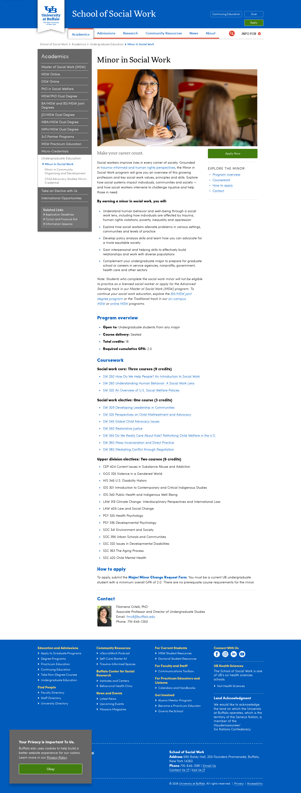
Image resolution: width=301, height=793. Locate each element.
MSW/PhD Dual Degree (59, 96)
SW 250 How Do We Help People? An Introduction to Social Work (151, 376)
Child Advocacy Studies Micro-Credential (66, 181)
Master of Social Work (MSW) (63, 67)
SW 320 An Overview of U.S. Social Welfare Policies (141, 390)
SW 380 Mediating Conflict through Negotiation (138, 449)
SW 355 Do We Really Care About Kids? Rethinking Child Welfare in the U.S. (159, 435)
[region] (50, 757)
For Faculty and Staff (171, 665)
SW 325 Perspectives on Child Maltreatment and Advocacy (147, 414)
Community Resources (113, 647)
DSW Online (50, 81)
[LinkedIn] (234, 654)
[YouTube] (242, 654)
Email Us (209, 766)
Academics (79, 44)
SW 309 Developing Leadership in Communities (138, 407)
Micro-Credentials (54, 151)
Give (254, 14)
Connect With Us (226, 647)
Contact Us (177, 770)
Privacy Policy (57, 758)
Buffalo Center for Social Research (115, 673)
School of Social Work (114, 14)
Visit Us (196, 770)
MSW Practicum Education (61, 144)
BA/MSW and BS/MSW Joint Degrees (62, 105)
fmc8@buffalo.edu (141, 616)
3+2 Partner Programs (57, 136)
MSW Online (50, 74)
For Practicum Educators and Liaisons (177, 680)
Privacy (239, 783)
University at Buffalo (192, 783)
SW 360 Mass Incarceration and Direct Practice (138, 442)
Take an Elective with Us (59, 191)
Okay (51, 769)
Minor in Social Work (59, 164)
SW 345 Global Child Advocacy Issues (131, 421)
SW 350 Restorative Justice (123, 428)
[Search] (232, 33)
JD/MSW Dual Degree (58, 115)
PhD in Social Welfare (57, 89)
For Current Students (171, 647)
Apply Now (232, 153)
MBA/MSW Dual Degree (60, 122)
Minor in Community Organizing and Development (65, 171)
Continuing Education (226, 14)
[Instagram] (225, 654)
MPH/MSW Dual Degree (60, 129)
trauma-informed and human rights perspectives (138, 167)
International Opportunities (61, 198)
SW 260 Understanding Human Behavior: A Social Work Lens (148, 383)
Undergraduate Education (106, 44)
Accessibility (255, 783)
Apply (253, 22)
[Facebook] (217, 654)
